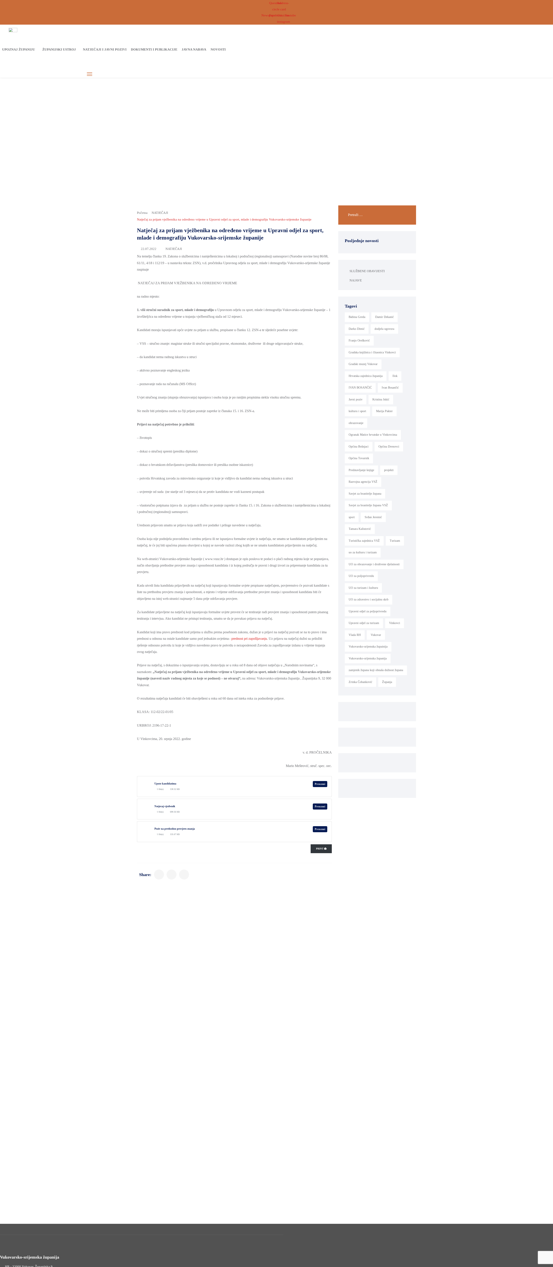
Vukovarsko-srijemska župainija (368, 646)
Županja (387, 682)
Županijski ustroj (59, 49)
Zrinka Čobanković (360, 682)
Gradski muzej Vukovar (363, 364)
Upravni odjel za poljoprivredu (367, 611)
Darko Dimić (357, 328)
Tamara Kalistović (360, 528)
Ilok (395, 376)
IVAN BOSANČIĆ (360, 387)
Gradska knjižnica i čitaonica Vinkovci (372, 352)
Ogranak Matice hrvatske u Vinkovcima (373, 434)
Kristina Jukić (380, 399)
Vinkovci (394, 623)
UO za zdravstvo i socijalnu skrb (368, 599)
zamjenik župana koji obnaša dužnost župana (376, 670)
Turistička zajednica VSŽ (364, 540)
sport (352, 517)
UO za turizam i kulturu (363, 587)
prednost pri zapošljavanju (249, 638)
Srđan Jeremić (373, 517)
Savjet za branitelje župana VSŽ (368, 505)
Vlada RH (355, 635)
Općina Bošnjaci (359, 446)
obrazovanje (356, 423)
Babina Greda (357, 317)
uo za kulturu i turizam (363, 552)
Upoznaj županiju (18, 49)
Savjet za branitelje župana (365, 493)
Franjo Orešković (359, 340)
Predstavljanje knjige (361, 470)
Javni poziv (355, 399)
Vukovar (376, 635)
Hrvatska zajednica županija (366, 376)
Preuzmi (320, 784)
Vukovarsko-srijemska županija (368, 658)
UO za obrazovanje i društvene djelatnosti (374, 564)
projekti (389, 470)
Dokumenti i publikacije (154, 49)
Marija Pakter (384, 411)
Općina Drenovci (388, 446)
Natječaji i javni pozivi (105, 49)
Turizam (395, 540)
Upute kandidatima (165, 783)
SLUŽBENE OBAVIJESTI (367, 271)
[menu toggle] (89, 74)
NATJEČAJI (160, 212)
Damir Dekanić (384, 317)
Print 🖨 (321, 848)
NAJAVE (356, 280)
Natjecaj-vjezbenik (164, 806)
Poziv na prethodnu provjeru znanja (174, 828)
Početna (142, 212)
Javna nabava (194, 49)
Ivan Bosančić (390, 387)
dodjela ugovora (384, 328)
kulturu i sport (357, 411)
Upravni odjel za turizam (364, 623)
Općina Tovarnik (359, 458)
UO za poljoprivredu (361, 576)
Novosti (218, 49)
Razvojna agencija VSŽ (363, 481)
